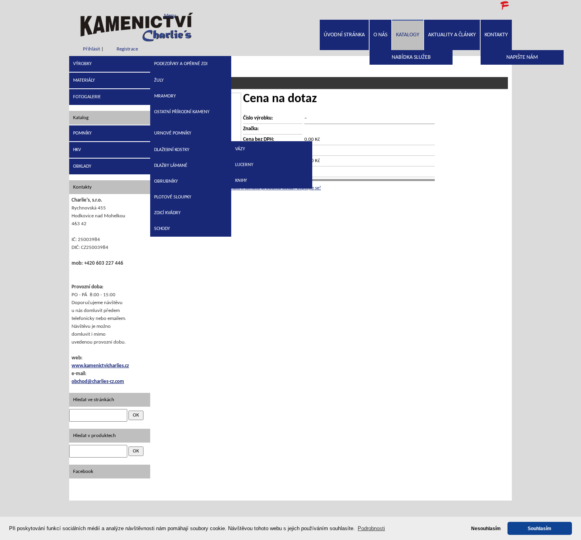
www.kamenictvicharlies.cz (100, 365)
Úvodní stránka (344, 35)
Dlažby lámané (170, 165)
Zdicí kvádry (167, 213)
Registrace (127, 49)
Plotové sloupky (172, 197)
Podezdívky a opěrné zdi (181, 64)
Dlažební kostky (171, 150)
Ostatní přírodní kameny (181, 112)
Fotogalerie (87, 97)
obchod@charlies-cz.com (98, 381)
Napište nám (522, 57)
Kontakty (496, 35)
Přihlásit (91, 49)
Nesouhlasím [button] (486, 528)
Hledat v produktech (94, 435)
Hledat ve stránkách (93, 399)
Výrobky (82, 64)
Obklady (82, 166)
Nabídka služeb (411, 57)
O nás (380, 35)
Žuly (159, 80)
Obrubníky (166, 181)
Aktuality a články (452, 35)
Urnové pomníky (172, 133)
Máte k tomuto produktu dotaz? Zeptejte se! (275, 188)
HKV (77, 150)
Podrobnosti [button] (371, 528)
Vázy (240, 149)
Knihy (241, 180)
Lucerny (244, 165)
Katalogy (407, 35)
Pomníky (82, 133)
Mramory (165, 96)
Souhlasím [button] (539, 528)
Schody (162, 228)
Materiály (84, 80)
